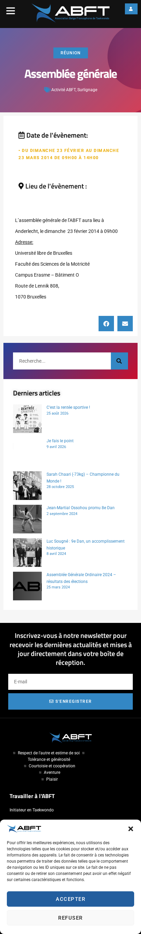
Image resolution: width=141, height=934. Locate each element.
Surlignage (87, 89)
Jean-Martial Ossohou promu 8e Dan (81, 507)
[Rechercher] (119, 361)
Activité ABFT (63, 89)
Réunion (71, 53)
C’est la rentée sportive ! (68, 407)
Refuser (70, 918)
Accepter (70, 899)
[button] (130, 828)
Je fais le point (60, 440)
